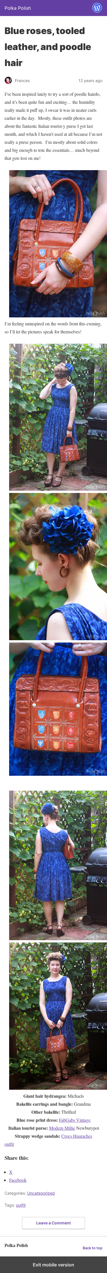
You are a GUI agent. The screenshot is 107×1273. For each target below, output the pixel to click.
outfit (9, 1144)
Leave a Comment (53, 1222)
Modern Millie (62, 1128)
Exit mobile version (53, 1265)
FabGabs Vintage (74, 1120)
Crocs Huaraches (76, 1136)
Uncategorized (41, 1193)
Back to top (92, 1248)
